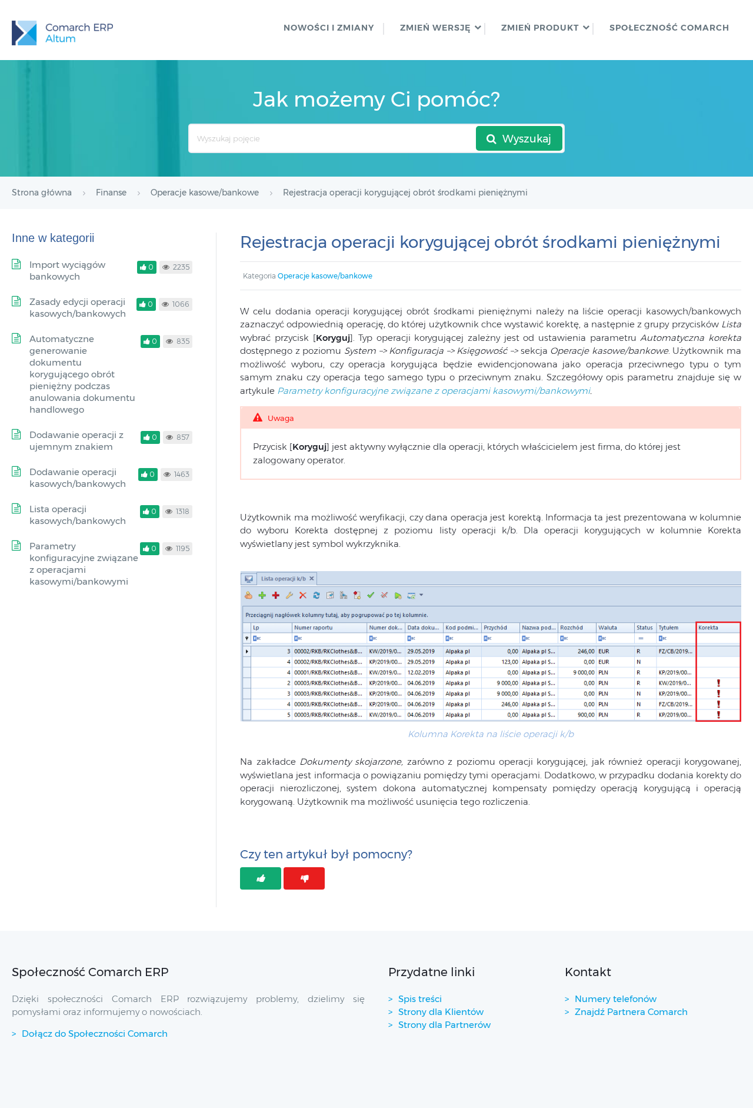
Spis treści (420, 998)
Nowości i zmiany (329, 27)
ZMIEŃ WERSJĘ (435, 27)
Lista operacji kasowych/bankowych (77, 514)
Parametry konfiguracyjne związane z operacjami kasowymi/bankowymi (433, 390)
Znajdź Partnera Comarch (631, 1011)
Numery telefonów (616, 998)
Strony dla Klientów (441, 1011)
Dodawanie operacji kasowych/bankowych (77, 477)
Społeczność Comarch (669, 27)
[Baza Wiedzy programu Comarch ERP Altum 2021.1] (62, 30)
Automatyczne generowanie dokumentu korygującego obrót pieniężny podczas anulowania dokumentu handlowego (82, 374)
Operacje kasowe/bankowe (325, 275)
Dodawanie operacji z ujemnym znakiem (76, 440)
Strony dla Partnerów (444, 1024)
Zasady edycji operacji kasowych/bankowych (77, 307)
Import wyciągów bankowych (67, 270)
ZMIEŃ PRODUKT (540, 27)
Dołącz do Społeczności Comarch (95, 1033)
